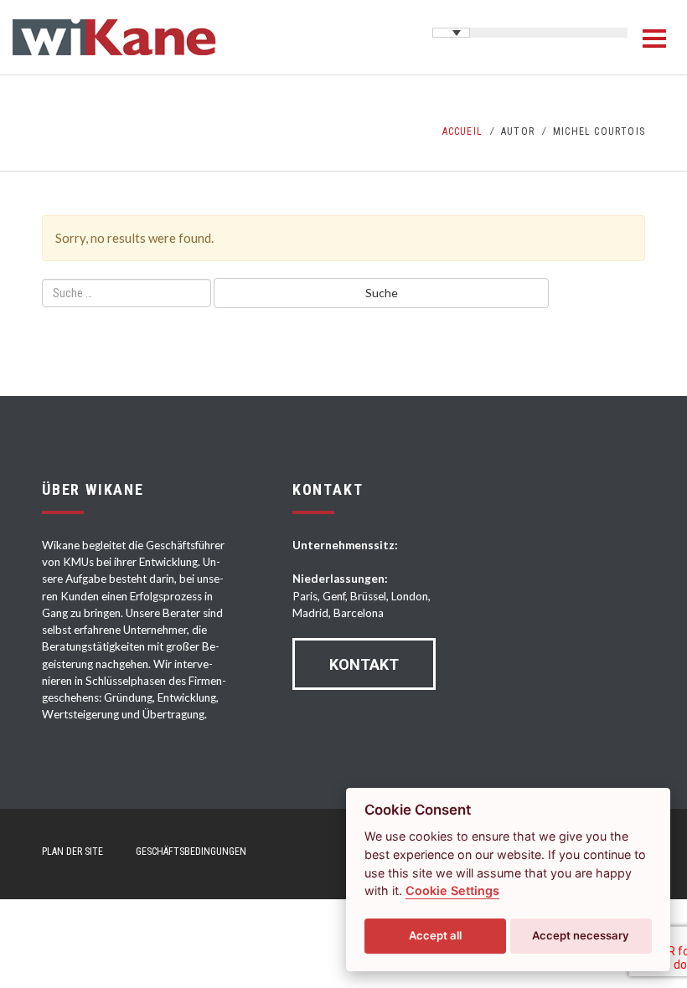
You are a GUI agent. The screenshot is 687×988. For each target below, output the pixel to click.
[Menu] (654, 39)
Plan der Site (72, 851)
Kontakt (364, 664)
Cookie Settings (452, 890)
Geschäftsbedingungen (191, 851)
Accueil (462, 131)
